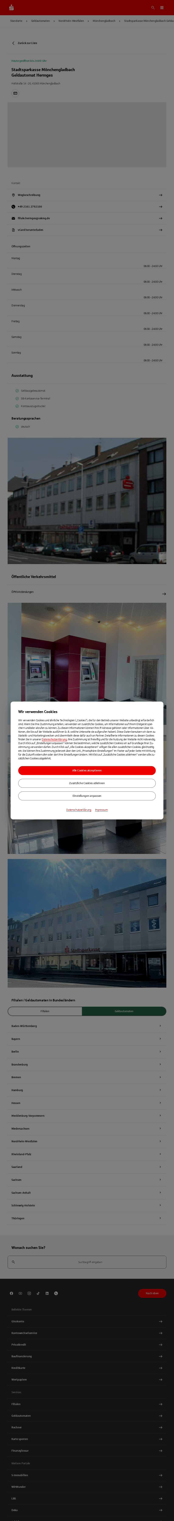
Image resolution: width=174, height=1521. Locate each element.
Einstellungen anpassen (87, 795)
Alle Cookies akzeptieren (87, 770)
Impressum (101, 809)
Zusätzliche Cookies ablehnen (87, 783)
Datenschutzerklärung (54, 739)
